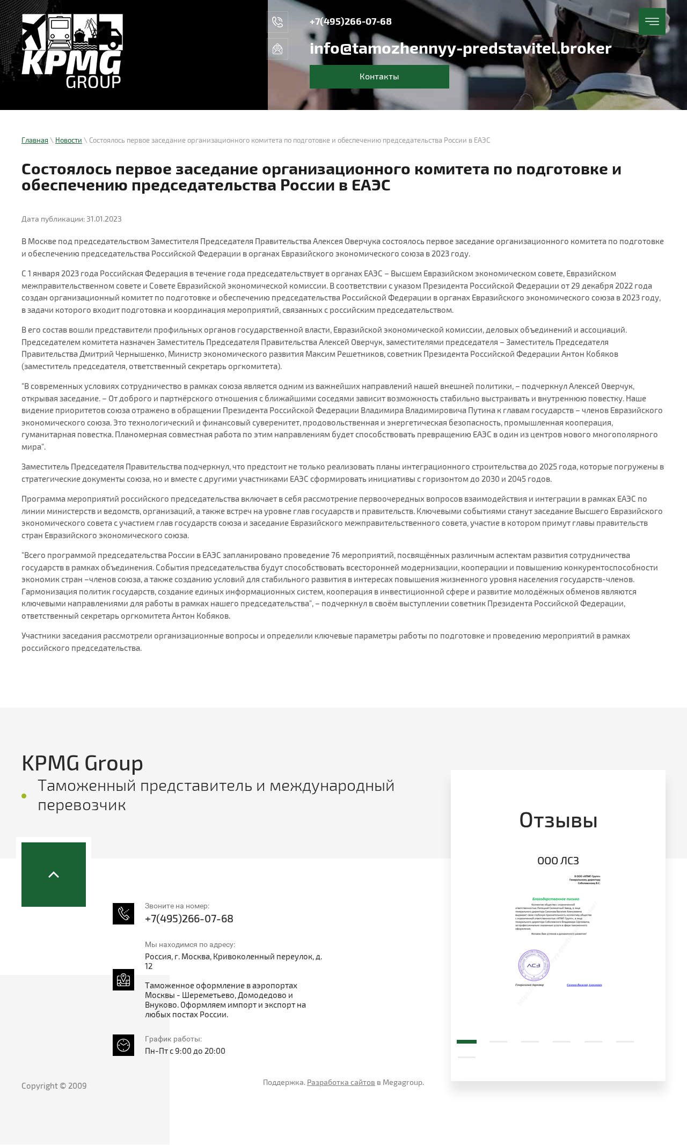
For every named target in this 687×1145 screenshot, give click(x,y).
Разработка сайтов (341, 1082)
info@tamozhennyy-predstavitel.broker (461, 48)
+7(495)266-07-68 (351, 22)
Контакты (379, 76)
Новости (68, 140)
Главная (34, 140)
